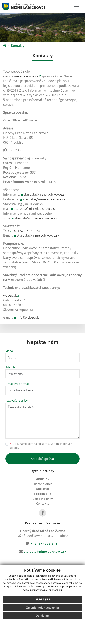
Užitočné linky (42, 498)
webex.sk (10, 295)
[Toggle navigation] (76, 6)
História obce (42, 484)
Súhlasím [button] (42, 599)
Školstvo (42, 488)
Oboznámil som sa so (41, 446)
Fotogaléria (42, 493)
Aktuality (42, 479)
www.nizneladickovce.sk (20, 76)
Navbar (9, 6)
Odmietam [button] (43, 615)
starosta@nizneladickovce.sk (45, 194)
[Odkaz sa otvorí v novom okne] (42, 513)
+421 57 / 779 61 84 (26, 231)
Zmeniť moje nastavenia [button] (42, 607)
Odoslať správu (42, 459)
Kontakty (17, 45)
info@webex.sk (28, 317)
